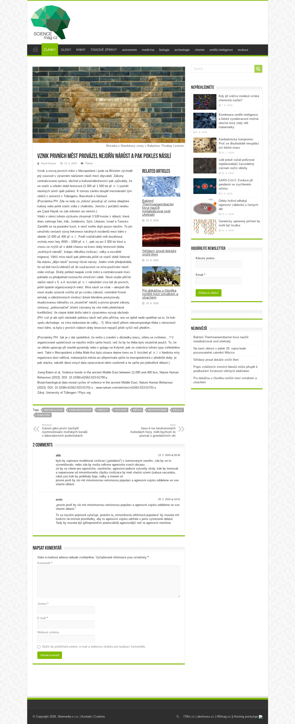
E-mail (42, 618)
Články (89, 163)
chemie (199, 50)
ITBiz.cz (189, 716)
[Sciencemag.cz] (50, 21)
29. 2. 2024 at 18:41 (169, 499)
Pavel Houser (48, 163)
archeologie (182, 50)
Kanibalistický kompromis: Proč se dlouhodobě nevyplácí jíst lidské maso (239, 143)
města (137, 410)
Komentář (44, 563)
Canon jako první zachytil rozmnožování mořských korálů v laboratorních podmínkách (65, 430)
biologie (164, 50)
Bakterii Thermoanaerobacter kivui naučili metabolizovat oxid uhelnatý (158, 207)
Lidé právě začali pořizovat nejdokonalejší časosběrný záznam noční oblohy (236, 164)
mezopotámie (157, 410)
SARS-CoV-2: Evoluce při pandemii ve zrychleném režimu (236, 184)
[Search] (258, 69)
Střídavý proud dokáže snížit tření (159, 252)
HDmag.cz (224, 716)
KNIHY (81, 50)
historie (121, 410)
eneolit (102, 410)
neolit (177, 410)
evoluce (243, 50)
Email (200, 275)
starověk (43, 415)
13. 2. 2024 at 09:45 (169, 455)
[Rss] (178, 716)
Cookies (99, 716)
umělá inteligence (221, 50)
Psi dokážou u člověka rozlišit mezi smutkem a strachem (160, 293)
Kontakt (86, 716)
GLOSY (66, 50)
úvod (35, 49)
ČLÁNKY (50, 50)
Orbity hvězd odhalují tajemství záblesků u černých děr (238, 205)
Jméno (42, 604)
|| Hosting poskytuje (245, 716)
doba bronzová (80, 410)
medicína (148, 50)
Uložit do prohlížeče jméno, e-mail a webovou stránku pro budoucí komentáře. (94, 646)
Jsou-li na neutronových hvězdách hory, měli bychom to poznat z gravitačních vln (153, 430)
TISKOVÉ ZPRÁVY (104, 50)
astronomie (129, 50)
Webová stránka (48, 632)
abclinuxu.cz (205, 716)
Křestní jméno (205, 258)
